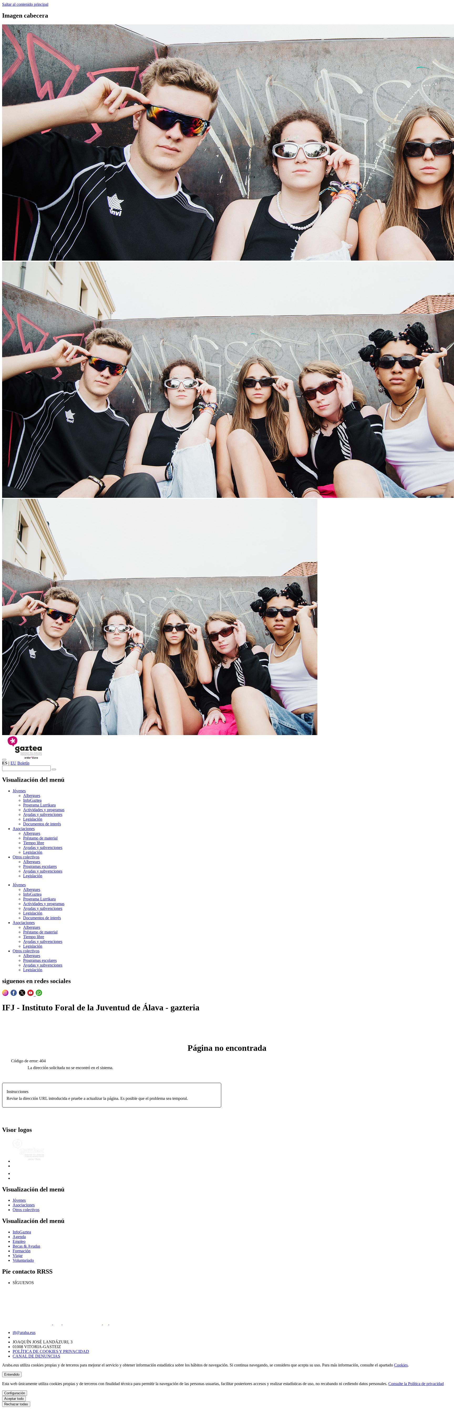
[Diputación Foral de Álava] (26, 1173)
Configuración (14, 1393)
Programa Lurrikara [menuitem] (39, 805)
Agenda (19, 1236)
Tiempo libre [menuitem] (33, 843)
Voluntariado (23, 1260)
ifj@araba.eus (24, 1332)
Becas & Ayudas (26, 1246)
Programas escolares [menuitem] (40, 866)
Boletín (23, 763)
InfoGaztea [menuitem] (32, 800)
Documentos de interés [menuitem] (42, 824)
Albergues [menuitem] (31, 795)
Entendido (11, 1374)
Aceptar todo (14, 1399)
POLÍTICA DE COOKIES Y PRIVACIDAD (51, 1351)
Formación (21, 1251)
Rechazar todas (16, 1404)
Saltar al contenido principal (25, 4)
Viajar (18, 1255)
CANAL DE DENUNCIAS (36, 1356)
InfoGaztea (22, 1232)
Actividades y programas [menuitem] (43, 810)
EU (13, 763)
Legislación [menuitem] (32, 819)
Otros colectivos (26, 1209)
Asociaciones (24, 1205)
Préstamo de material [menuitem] (40, 838)
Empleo (19, 1241)
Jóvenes (19, 1200)
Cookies (401, 1365)
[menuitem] (19, 791)
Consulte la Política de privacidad (416, 1383)
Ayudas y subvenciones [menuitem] (42, 814)
